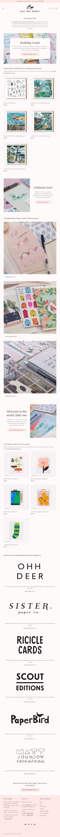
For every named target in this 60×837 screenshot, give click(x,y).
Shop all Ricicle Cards (29, 665)
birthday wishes (17, 21)
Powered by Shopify (17, 833)
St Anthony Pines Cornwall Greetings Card (40, 136)
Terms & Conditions (44, 813)
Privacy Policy (43, 815)
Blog (41, 804)
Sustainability (43, 806)
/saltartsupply (30, 815)
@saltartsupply (30, 813)
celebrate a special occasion (28, 21)
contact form (29, 805)
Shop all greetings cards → (30, 790)
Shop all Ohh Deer (29, 591)
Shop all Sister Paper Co (29, 628)
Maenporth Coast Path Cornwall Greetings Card (14, 136)
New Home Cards (10, 336)
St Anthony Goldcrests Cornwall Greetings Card (14, 169)
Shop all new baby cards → (16, 430)
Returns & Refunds (44, 811)
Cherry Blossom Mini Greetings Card (39, 478)
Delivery (42, 809)
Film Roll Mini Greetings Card (10, 511)
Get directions (8, 818)
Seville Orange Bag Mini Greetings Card (40, 511)
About (41, 802)
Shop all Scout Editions (29, 702)
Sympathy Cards (10, 396)
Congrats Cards (9, 277)
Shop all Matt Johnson (29, 774)
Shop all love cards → (43, 202)
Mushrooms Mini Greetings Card (11, 478)
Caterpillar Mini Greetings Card (11, 544)
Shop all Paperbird (29, 738)
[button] (3, 8)
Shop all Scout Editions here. (14, 449)
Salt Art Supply (10, 833)
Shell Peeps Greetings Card (10, 103)
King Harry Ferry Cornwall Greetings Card (40, 103)
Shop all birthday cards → (30, 54)
